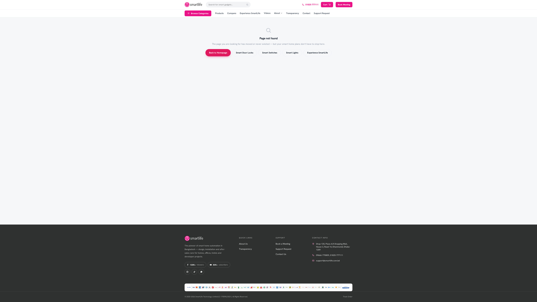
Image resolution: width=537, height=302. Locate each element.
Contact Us (281, 254)
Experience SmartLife (250, 13)
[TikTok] (194, 272)
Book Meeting (344, 4)
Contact (306, 13)
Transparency (292, 13)
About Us (243, 243)
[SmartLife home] (194, 4)
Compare (231, 13)
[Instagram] (187, 272)
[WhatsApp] (201, 272)
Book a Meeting (283, 243)
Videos (267, 13)
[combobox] (228, 4)
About (277, 13)
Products (219, 13)
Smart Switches (269, 52)
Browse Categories (200, 13)
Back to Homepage (218, 52)
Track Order (347, 296)
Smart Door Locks (244, 52)
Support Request (322, 13)
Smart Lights (292, 52)
